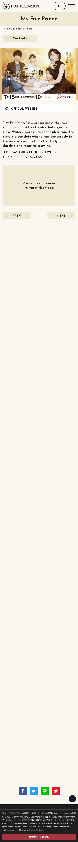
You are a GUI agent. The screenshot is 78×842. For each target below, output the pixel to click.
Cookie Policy (35, 830)
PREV (17, 216)
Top (5, 29)
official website (22, 108)
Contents (20, 38)
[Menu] (71, 6)
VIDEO (12, 29)
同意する (39, 837)
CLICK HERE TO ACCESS (22, 157)
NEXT (61, 216)
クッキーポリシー (59, 820)
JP (59, 6)
